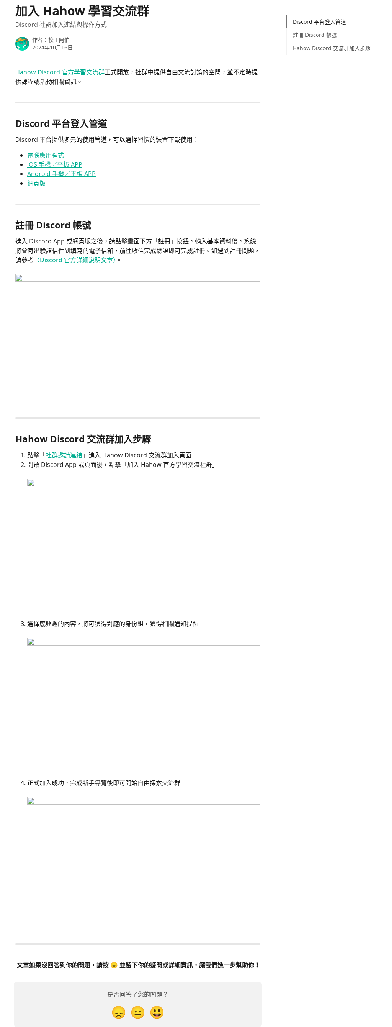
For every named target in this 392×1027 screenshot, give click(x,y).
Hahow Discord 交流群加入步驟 (332, 48)
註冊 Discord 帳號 (315, 34)
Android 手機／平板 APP (61, 173)
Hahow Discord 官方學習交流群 (60, 72)
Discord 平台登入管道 (319, 21)
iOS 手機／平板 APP (54, 164)
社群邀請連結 (64, 455)
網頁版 (36, 183)
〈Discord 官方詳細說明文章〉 (75, 260)
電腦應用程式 (45, 155)
